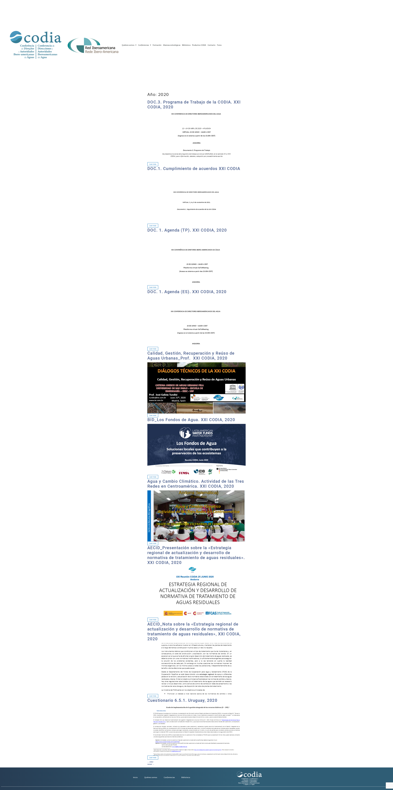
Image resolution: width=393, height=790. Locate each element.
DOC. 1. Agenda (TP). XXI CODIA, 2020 (187, 230)
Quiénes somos (128, 45)
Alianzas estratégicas (171, 45)
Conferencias (143, 45)
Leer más (151, 164)
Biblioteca (186, 45)
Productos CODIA (199, 45)
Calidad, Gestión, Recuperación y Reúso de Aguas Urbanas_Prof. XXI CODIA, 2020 (190, 356)
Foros (219, 45)
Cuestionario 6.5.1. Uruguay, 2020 (182, 700)
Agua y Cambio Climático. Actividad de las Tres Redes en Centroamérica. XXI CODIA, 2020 (195, 484)
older (150, 762)
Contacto (211, 45)
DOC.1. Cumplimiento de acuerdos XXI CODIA (193, 168)
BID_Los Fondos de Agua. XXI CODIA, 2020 (191, 419)
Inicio (135, 777)
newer (150, 764)
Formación (157, 45)
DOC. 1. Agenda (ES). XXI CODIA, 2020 (186, 291)
